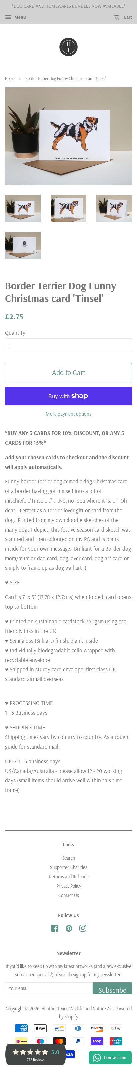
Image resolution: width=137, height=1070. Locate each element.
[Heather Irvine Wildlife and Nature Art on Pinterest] (68, 930)
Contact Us (68, 895)
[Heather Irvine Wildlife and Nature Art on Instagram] (82, 930)
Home (10, 78)
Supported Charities (68, 867)
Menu (19, 17)
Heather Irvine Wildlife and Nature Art (77, 1009)
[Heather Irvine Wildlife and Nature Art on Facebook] (55, 930)
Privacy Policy (68, 886)
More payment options (68, 414)
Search (68, 858)
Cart (127, 17)
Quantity (15, 332)
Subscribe (112, 989)
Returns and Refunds (68, 877)
